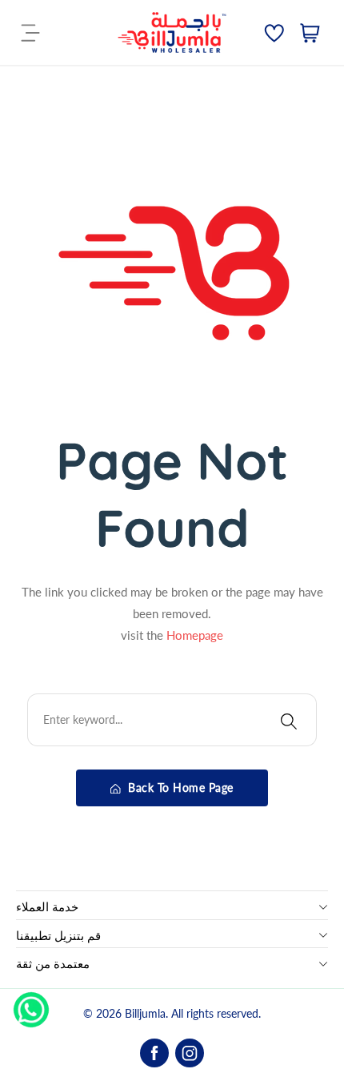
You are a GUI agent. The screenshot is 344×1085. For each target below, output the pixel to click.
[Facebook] (154, 1053)
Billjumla (145, 1013)
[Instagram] (189, 1053)
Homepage (194, 635)
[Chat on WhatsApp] (31, 1004)
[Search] (289, 719)
